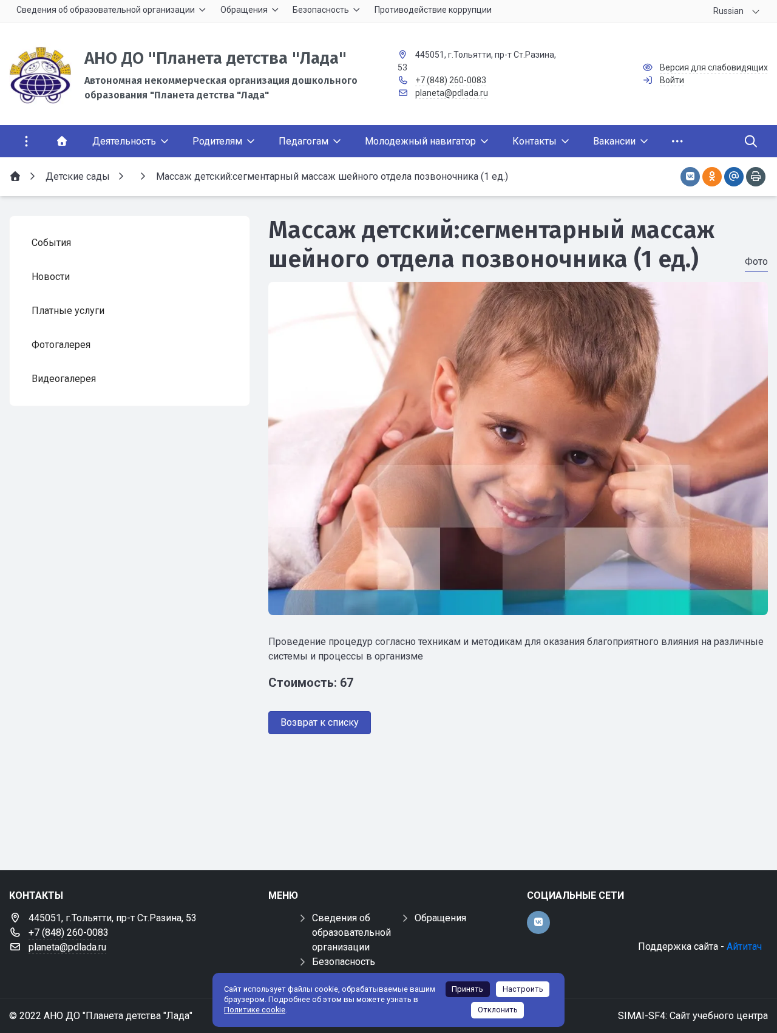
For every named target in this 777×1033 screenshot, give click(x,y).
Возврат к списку (319, 722)
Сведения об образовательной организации (351, 932)
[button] (517, 603)
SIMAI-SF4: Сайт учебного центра (693, 1015)
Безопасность (343, 961)
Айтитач (744, 946)
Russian (728, 11)
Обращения (440, 918)
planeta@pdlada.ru (451, 93)
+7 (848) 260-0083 (450, 80)
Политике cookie (254, 1009)
